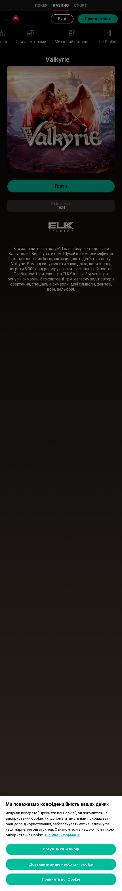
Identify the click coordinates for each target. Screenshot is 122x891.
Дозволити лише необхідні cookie (61, 864)
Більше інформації (62, 835)
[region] (61, 843)
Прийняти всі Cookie (61, 879)
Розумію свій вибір (61, 849)
